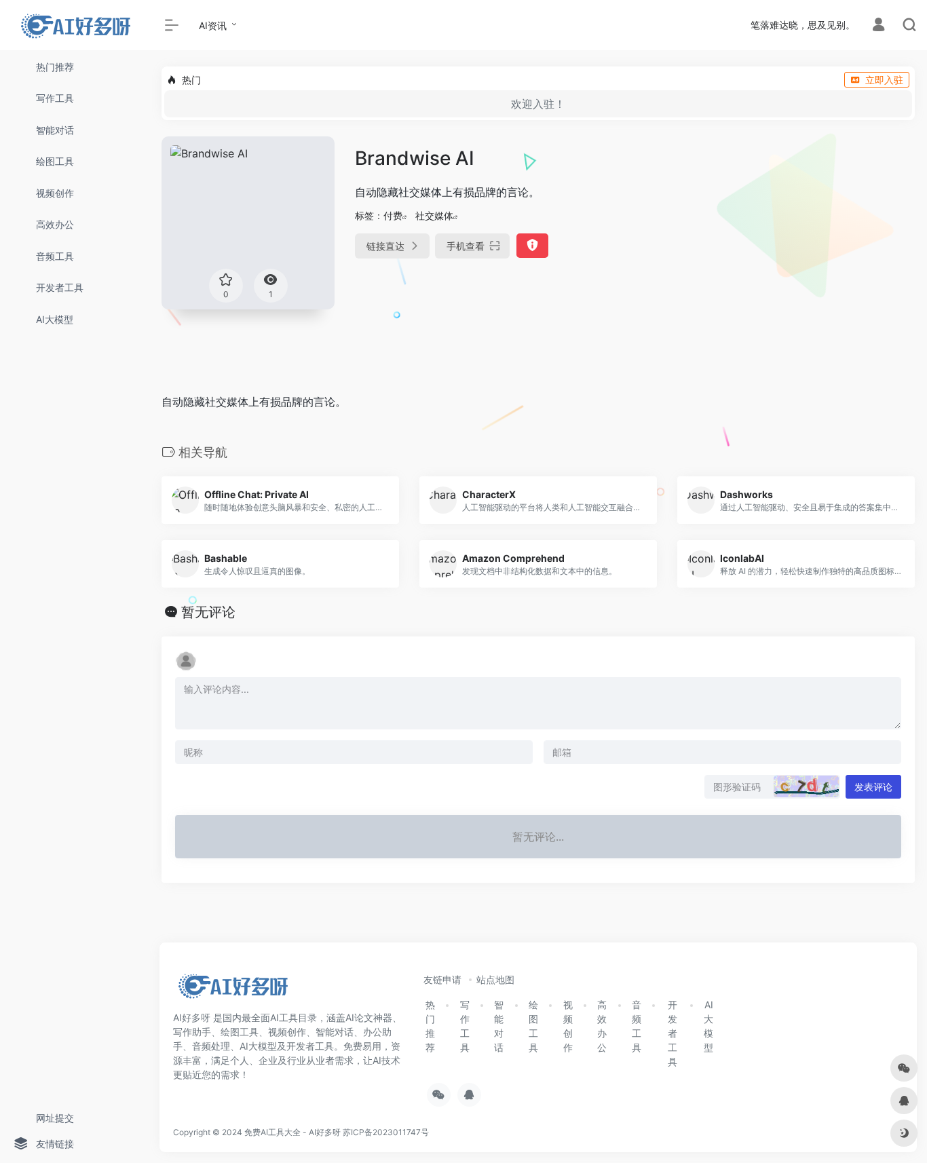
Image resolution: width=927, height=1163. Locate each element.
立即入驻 (884, 79)
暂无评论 (208, 612)
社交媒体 (434, 215)
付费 (392, 215)
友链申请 (442, 979)
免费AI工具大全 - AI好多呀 (292, 1132)
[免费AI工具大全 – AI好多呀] (232, 990)
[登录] (878, 26)
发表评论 (873, 787)
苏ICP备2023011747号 (386, 1132)
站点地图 (495, 979)
